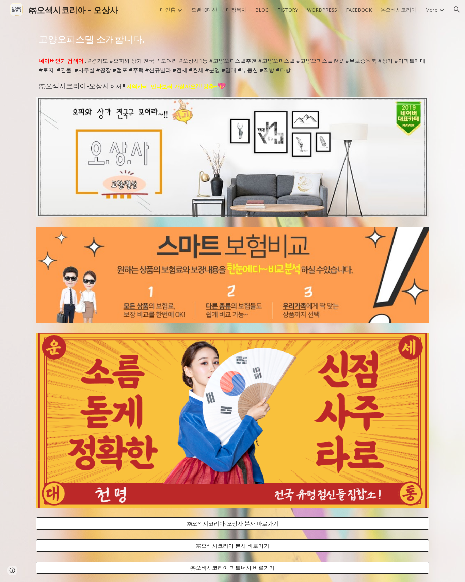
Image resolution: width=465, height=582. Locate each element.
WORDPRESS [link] (322, 9)
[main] (232, 39)
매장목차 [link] (236, 9)
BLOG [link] (262, 9)
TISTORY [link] (287, 9)
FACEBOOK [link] (359, 9)
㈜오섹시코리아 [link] (398, 9)
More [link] (431, 9)
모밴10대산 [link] (204, 9)
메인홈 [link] (167, 9)
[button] (457, 9)
